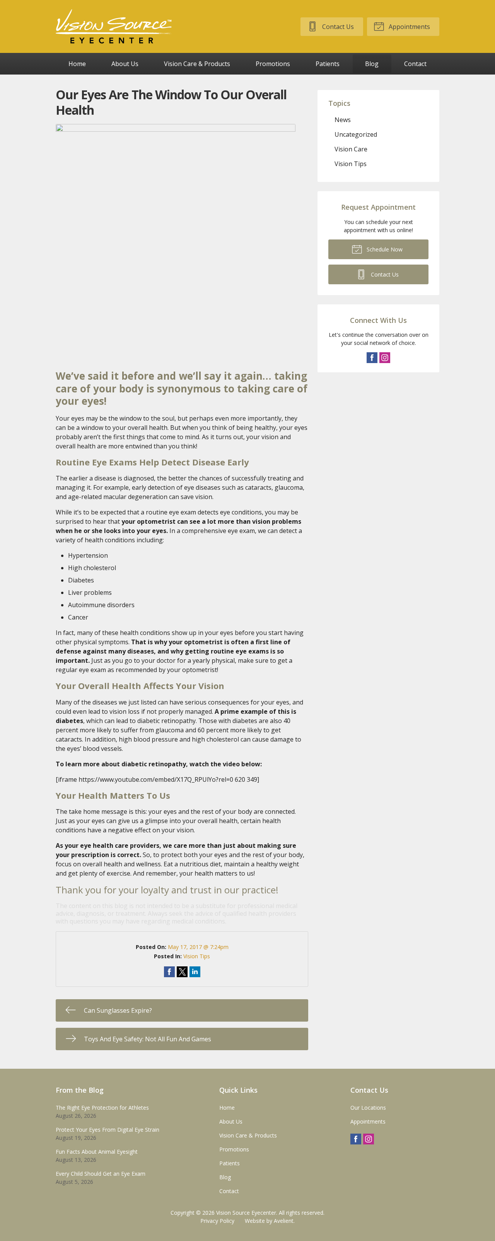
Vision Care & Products (197, 63)
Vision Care (351, 149)
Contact (415, 63)
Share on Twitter (182, 971)
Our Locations (368, 1107)
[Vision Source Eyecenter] (114, 26)
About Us (124, 63)
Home (77, 63)
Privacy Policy (217, 1220)
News (343, 119)
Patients (328, 63)
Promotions (273, 63)
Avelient (284, 1220)
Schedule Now (384, 249)
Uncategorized (356, 134)
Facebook (372, 357)
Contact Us (337, 26)
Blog (372, 63)
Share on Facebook (169, 971)
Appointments (408, 26)
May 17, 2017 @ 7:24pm (198, 947)
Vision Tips (196, 956)
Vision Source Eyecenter (246, 1212)
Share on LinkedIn (194, 971)
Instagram (384, 357)
